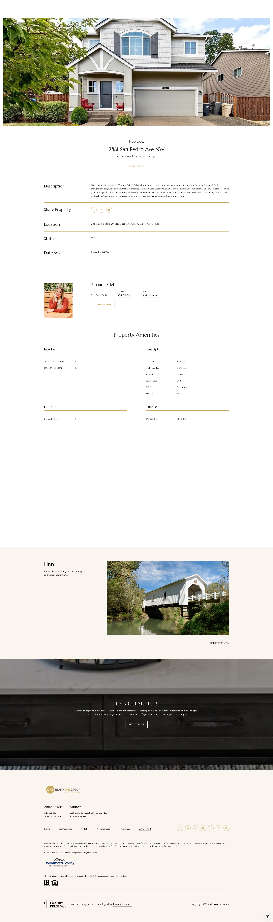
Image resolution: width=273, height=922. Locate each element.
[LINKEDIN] (195, 828)
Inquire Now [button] (136, 166)
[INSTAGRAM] (188, 828)
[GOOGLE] (218, 828)
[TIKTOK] (211, 828)
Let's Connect (145, 829)
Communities (103, 829)
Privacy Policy (221, 904)
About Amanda (65, 829)
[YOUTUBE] (203, 828)
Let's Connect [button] (136, 724)
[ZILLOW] (226, 828)
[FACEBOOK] (180, 828)
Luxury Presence (122, 904)
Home (47, 829)
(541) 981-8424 (125, 295)
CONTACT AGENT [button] (102, 304)
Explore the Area (219, 643)
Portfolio (84, 829)
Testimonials (124, 829)
